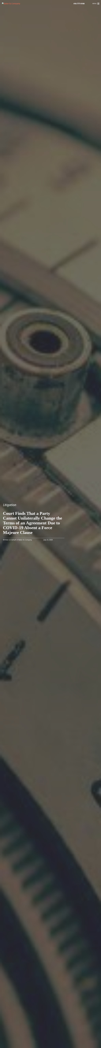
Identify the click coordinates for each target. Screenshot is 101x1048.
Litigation (9, 505)
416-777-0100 (79, 3)
